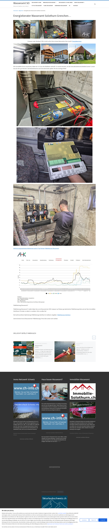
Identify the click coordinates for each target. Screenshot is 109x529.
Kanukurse (79, 343)
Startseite (15, 10)
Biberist (57, 432)
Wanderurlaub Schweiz (26, 433)
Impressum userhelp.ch (51, 432)
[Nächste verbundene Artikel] (94, 337)
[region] (54, 518)
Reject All (94, 520)
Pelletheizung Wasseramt (52, 248)
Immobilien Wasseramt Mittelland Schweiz (49, 491)
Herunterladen (60, 491)
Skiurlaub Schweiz (17, 433)
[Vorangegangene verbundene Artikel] (90, 337)
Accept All (103, 520)
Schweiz (61, 432)
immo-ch (81, 433)
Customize (84, 520)
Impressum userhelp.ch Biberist (26, 439)
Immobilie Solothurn (74, 433)
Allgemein (21, 10)
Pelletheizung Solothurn (63, 315)
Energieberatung (76, 41)
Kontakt (59, 441)
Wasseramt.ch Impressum (88, 433)
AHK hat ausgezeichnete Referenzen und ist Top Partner (29, 248)
